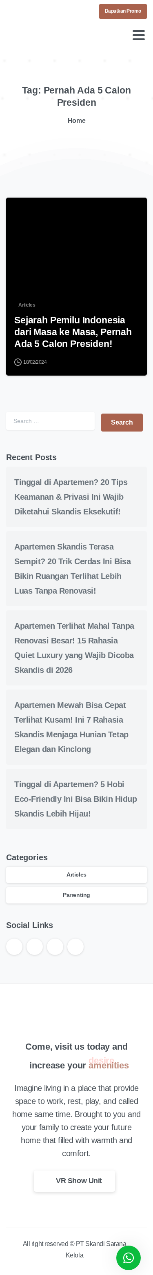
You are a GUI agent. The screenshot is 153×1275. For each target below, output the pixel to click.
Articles (76, 874)
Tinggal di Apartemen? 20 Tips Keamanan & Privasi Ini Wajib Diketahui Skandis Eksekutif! (70, 497)
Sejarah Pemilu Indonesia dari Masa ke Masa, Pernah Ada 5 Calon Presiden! (73, 332)
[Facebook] (14, 11)
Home (76, 120)
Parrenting (76, 895)
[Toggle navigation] (139, 35)
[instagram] (38, 11)
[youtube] (26, 11)
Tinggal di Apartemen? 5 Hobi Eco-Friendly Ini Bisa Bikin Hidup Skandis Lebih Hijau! (75, 799)
